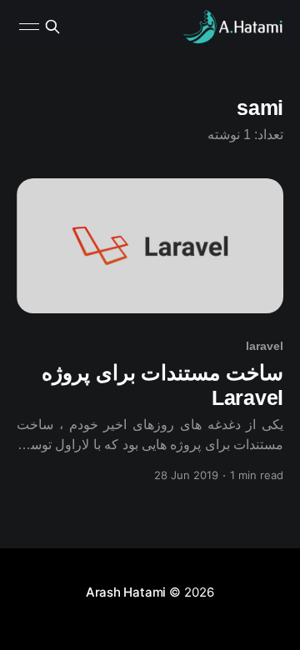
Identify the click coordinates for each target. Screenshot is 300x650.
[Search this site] (52, 26)
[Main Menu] (29, 26)
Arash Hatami (126, 592)
